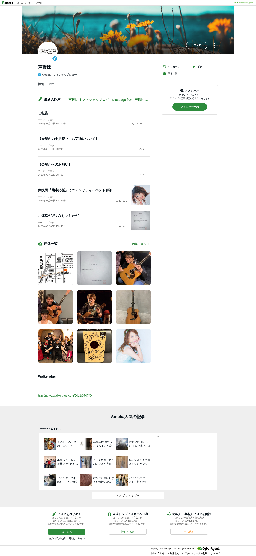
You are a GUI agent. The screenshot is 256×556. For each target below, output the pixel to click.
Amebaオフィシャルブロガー (59, 74)
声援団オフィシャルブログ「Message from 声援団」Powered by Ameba (122, 100)
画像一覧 (172, 73)
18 (120, 226)
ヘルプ (216, 553)
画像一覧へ (139, 243)
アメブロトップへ (128, 495)
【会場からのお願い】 (55, 164)
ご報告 (43, 113)
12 (120, 200)
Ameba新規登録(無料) (243, 2)
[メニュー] (214, 46)
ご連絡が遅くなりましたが (58, 216)
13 (136, 123)
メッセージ (174, 66)
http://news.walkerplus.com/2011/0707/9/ (65, 395)
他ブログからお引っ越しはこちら (65, 538)
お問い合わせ (157, 553)
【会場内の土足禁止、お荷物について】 (68, 139)
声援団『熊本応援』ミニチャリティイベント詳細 (75, 190)
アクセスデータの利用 (196, 553)
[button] (196, 45)
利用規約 (174, 553)
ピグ (199, 66)
